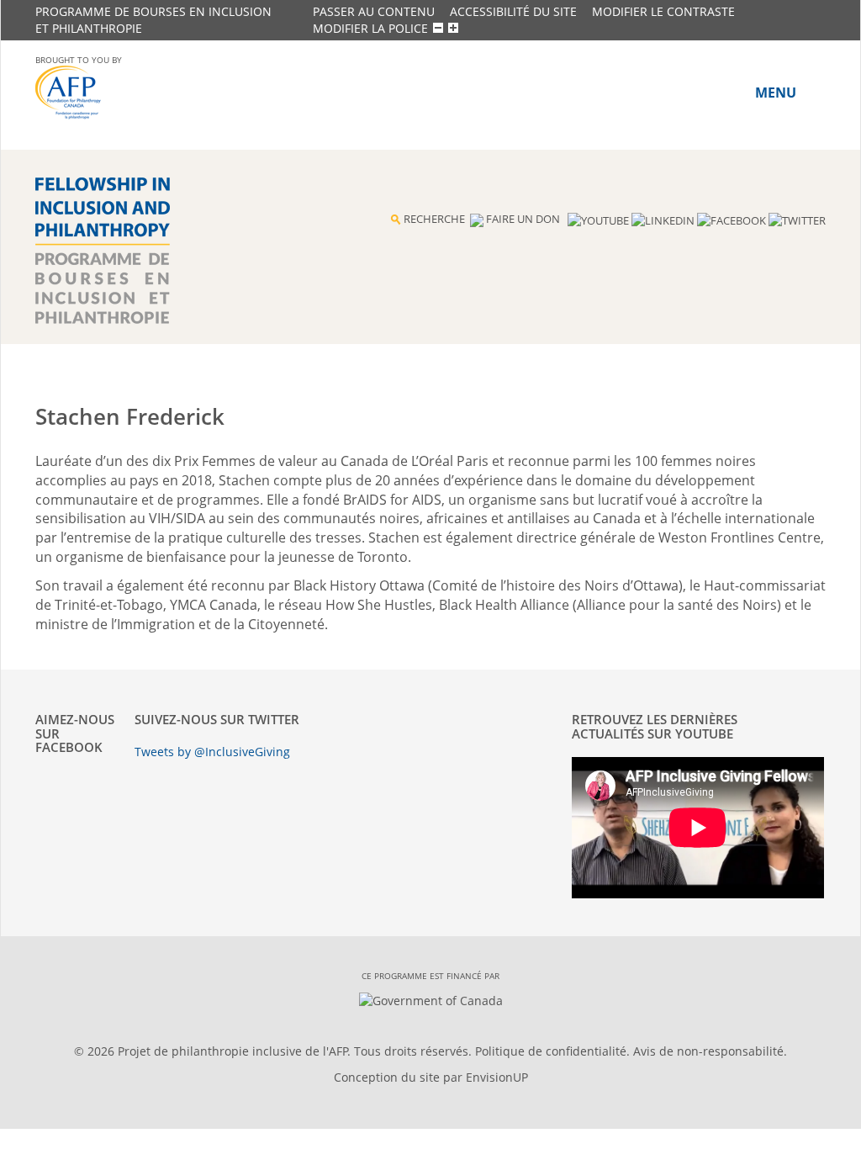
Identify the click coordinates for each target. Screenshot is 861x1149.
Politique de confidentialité (550, 1051)
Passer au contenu (374, 11)
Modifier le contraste (663, 11)
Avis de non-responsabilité (708, 1051)
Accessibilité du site (513, 11)
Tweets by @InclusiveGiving (212, 752)
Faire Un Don (523, 218)
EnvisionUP (497, 1077)
